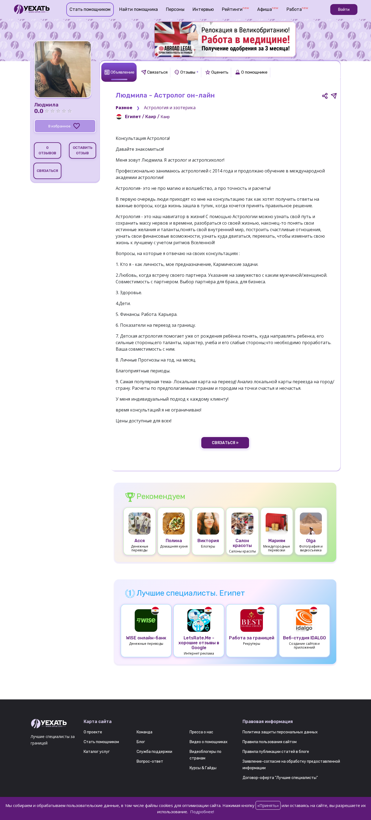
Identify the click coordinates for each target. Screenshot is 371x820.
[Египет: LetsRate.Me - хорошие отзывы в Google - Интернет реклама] (198, 620)
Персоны (175, 9)
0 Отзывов (47, 150)
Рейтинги (235, 9)
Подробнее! (202, 811)
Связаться (47, 171)
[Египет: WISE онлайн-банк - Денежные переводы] (146, 620)
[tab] (47, 150)
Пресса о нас (201, 732)
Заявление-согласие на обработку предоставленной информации (291, 764)
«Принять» (268, 805)
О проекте (93, 732)
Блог (141, 742)
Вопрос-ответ (150, 761)
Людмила (46, 105)
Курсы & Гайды (203, 768)
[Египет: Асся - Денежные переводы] (139, 523)
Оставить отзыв (82, 150)
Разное (124, 108)
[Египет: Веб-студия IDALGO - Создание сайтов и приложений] (304, 620)
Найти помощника (138, 9)
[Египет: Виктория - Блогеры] (208, 523)
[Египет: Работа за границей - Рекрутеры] (251, 620)
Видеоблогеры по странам (205, 755)
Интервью (203, 9)
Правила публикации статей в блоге (276, 751)
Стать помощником (90, 9)
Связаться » (225, 443)
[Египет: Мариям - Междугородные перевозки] (276, 523)
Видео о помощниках (209, 742)
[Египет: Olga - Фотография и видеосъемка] (310, 523)
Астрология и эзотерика (170, 108)
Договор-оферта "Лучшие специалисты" (280, 777)
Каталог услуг (97, 751)
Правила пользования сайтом (270, 742)
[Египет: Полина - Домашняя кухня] (173, 523)
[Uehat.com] (53, 723)
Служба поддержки (154, 751)
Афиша (267, 9)
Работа (297, 9)
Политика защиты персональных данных (280, 732)
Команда (144, 732)
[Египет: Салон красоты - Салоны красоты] (242, 523)
